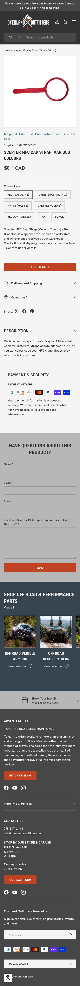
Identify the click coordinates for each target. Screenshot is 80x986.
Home (7, 50)
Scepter (8, 145)
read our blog (20, 775)
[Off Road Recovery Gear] (56, 632)
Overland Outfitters (22, 976)
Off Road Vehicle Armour (20, 656)
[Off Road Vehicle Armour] (20, 632)
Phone (7, 501)
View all (9, 607)
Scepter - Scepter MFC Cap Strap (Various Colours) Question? (37, 522)
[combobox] (40, 37)
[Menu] (74, 22)
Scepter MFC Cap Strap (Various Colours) (34, 50)
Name (7, 464)
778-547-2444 (13, 828)
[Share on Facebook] (24, 311)
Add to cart (40, 267)
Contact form (20, 880)
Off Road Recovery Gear (56, 656)
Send (40, 567)
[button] (65, 22)
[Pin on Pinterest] (32, 311)
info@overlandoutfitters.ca (22, 833)
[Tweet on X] (16, 311)
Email (7, 483)
